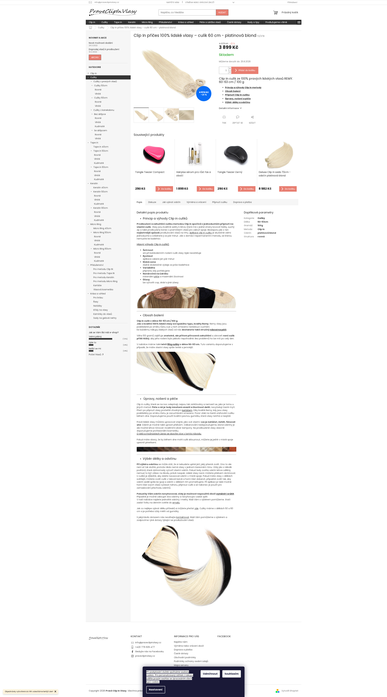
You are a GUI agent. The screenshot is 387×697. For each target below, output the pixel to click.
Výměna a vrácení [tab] (196, 202)
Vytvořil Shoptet (289, 690)
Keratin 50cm (100, 191)
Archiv (95, 57)
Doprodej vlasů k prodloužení (104, 49)
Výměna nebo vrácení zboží (199, 2)
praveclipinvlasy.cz (145, 655)
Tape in (94, 142)
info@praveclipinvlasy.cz (148, 642)
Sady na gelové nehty (104, 318)
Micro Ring (95, 224)
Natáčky (97, 305)
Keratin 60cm (100, 207)
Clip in (93, 73)
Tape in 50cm (100, 150)
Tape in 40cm (100, 146)
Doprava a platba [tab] (242, 202)
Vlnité (98, 93)
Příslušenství (96, 265)
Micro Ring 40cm (102, 228)
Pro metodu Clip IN (103, 269)
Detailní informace (229, 108)
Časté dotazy (181, 653)
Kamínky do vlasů (102, 314)
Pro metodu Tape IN (104, 273)
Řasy (95, 301)
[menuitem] (92, 22)
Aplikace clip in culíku (200, 232)
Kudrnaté (100, 126)
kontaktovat (182, 517)
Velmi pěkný (95, 336)
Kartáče (97, 285)
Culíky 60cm (101, 97)
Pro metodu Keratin (103, 277)
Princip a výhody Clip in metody (243, 87)
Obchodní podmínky (185, 657)
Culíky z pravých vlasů (105, 81)
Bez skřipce (100, 114)
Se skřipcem (100, 130)
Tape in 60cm (100, 167)
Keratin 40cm (100, 187)
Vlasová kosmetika (103, 289)
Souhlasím (232, 674)
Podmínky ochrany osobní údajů (191, 661)
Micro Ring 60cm (102, 248)
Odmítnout (210, 674)
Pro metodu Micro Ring (105, 281)
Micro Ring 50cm (102, 232)
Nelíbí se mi (95, 348)
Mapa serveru (181, 665)
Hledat (222, 12)
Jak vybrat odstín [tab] (171, 202)
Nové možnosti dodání (101, 43)
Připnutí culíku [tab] (219, 202)
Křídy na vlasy (100, 309)
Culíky (93, 77)
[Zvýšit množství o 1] (229, 68)
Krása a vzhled (98, 293)
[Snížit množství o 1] (229, 72)
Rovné (98, 89)
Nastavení (156, 689)
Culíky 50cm (100, 85)
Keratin (94, 183)
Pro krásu (98, 297)
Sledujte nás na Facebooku (149, 651)
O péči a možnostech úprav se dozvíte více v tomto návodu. (169, 433)
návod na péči (218, 329)
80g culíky (173, 344)
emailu (176, 502)
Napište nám (173, 2)
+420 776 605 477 (145, 647)
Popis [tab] (139, 202)
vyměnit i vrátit (225, 493)
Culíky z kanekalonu (103, 110)
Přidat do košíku (247, 70)
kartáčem (187, 410)
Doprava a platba (183, 649)
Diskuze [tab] (152, 202)
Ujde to (92, 342)
